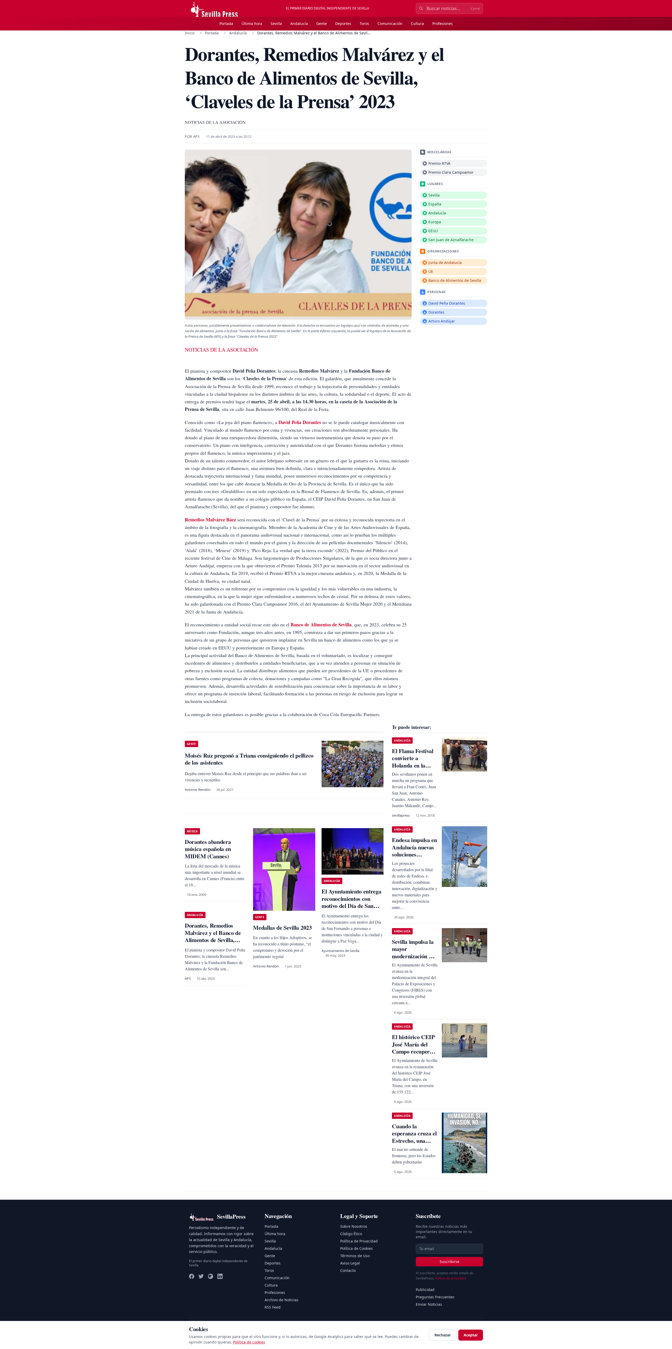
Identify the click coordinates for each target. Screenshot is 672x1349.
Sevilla (276, 23)
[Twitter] (201, 1276)
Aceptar (471, 1334)
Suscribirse (449, 1261)
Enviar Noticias (429, 1304)
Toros (364, 23)
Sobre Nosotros (353, 1226)
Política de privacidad (450, 1278)
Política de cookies (249, 1342)
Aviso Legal (350, 1263)
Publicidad (425, 1289)
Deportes (343, 23)
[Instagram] (210, 1276)
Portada (226, 23)
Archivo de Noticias (281, 1299)
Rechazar (442, 1334)
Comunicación (389, 23)
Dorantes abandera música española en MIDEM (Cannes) (208, 848)
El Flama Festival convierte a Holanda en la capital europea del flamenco (414, 765)
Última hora (252, 23)
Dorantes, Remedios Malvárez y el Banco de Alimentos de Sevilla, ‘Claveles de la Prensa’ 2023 (213, 940)
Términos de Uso (355, 1255)
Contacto (348, 1270)
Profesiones (442, 23)
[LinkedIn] (220, 1276)
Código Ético (351, 1233)
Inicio (190, 32)
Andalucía (299, 23)
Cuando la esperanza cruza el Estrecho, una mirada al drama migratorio (414, 1140)
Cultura (417, 23)
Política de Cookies (356, 1248)
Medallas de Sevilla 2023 (282, 927)
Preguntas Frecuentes (435, 1296)
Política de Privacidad (359, 1241)
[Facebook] (191, 1276)
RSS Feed (273, 1307)
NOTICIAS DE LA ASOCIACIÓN (221, 349)
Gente (321, 23)
